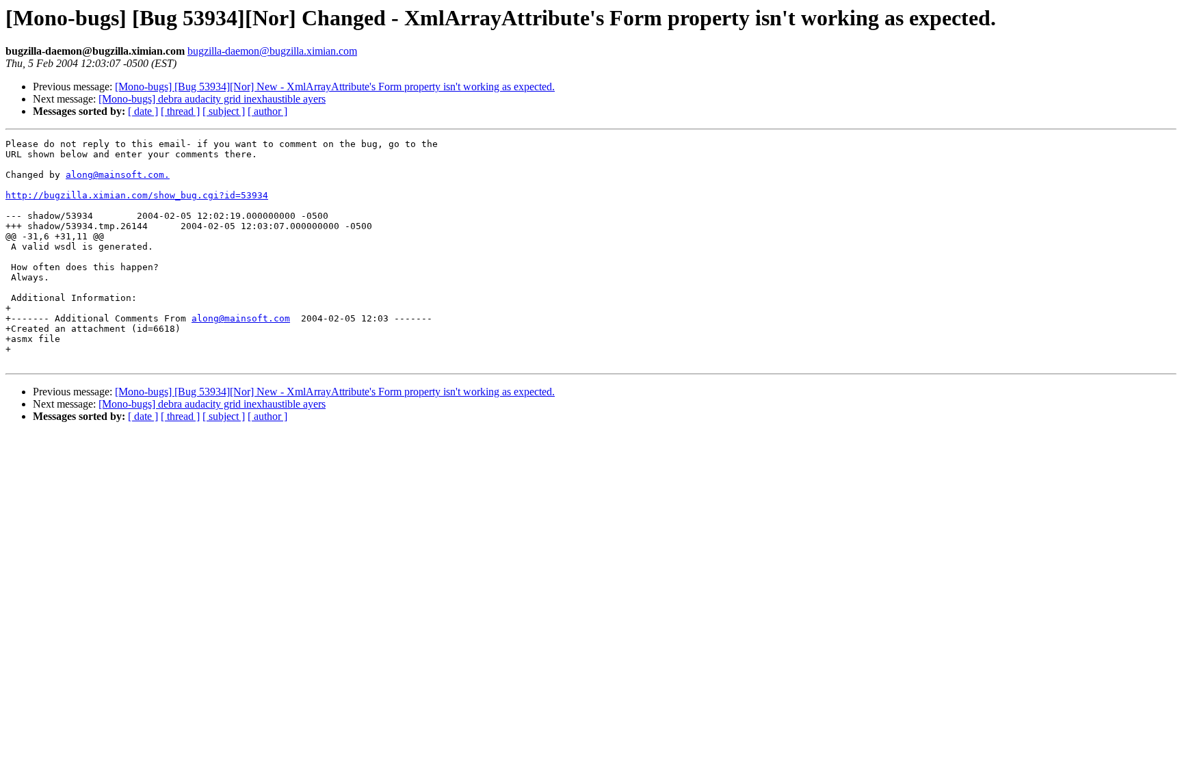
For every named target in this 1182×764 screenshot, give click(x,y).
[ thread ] (180, 111)
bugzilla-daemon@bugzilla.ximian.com (272, 51)
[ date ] (143, 111)
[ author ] (267, 111)
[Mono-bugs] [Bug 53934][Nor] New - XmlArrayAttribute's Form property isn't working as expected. (335, 86)
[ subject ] (223, 111)
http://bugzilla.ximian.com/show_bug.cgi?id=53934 (136, 195)
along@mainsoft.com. (118, 175)
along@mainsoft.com (241, 318)
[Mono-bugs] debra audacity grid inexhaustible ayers (212, 99)
